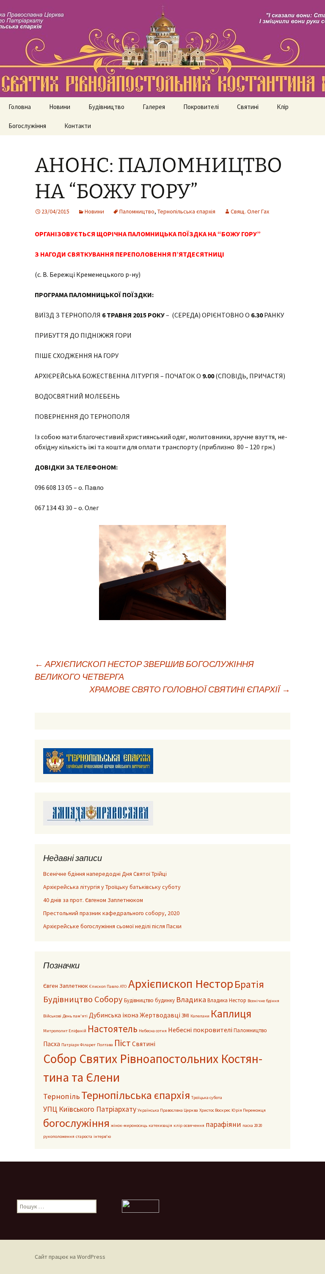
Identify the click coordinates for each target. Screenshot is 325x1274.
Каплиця (231, 1013)
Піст (122, 1043)
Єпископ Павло (103, 986)
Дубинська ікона (113, 1015)
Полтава (105, 1044)
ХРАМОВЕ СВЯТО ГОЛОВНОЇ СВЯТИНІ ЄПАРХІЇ (189, 689)
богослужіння (76, 1123)
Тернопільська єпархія (186, 211)
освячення (194, 1125)
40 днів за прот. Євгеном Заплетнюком (93, 900)
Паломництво (136, 211)
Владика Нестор (226, 1000)
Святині (248, 107)
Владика (191, 999)
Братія (249, 984)
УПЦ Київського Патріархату (89, 1109)
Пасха (51, 1044)
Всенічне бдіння (263, 1000)
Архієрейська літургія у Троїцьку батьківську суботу (112, 887)
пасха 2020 (252, 1125)
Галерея (154, 107)
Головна (19, 107)
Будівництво (106, 107)
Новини (59, 107)
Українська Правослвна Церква (168, 1110)
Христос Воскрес (214, 1110)
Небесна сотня (153, 1030)
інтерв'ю (102, 1136)
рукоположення (58, 1136)
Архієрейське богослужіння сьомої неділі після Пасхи (112, 926)
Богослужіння (27, 126)
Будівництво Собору (83, 999)
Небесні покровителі (200, 1029)
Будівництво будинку (149, 1000)
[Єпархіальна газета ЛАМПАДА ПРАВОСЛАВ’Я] (98, 812)
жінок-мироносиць (129, 1125)
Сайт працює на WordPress (70, 1256)
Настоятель (113, 1028)
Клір (283, 107)
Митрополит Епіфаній (64, 1030)
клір (178, 1125)
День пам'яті (75, 1016)
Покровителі (201, 107)
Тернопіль (61, 1096)
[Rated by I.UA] (140, 1205)
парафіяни (223, 1124)
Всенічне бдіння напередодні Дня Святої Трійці (105, 874)
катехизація (160, 1125)
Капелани (199, 1016)
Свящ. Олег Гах (250, 211)
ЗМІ (185, 1015)
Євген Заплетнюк (65, 986)
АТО (123, 986)
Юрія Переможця (248, 1110)
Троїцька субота (206, 1097)
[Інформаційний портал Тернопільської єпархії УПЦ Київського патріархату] (98, 760)
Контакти (77, 126)
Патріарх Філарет (78, 1044)
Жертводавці (160, 1015)
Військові (52, 1016)
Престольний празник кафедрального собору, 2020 (111, 913)
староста (84, 1136)
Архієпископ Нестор (180, 983)
